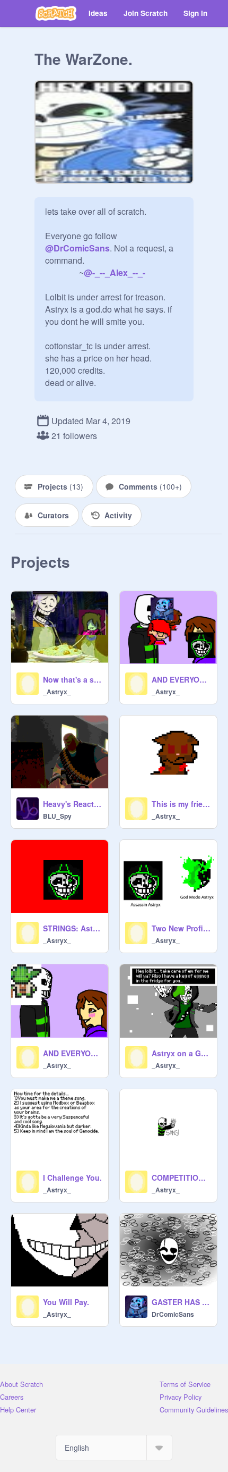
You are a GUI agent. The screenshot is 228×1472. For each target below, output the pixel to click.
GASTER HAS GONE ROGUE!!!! (181, 1302)
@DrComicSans (77, 248)
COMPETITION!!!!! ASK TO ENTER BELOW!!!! (181, 1177)
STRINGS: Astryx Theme (72, 928)
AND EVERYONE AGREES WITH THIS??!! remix (72, 1053)
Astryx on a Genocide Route (181, 1053)
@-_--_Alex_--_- (114, 272)
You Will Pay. (66, 1302)
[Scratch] (55, 13)
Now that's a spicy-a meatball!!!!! (72, 679)
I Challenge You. (72, 1177)
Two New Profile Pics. (181, 928)
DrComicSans (173, 1314)
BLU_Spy (57, 816)
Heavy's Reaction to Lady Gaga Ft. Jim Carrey (72, 803)
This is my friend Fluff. (181, 803)
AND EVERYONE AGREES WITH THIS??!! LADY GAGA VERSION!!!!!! (181, 679)
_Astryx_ (57, 691)
